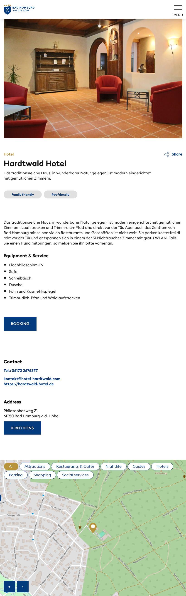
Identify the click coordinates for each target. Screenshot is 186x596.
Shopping (42, 474)
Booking (20, 323)
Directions (22, 427)
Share (176, 154)
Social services (75, 474)
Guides (139, 466)
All (11, 466)
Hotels (162, 466)
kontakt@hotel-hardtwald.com (32, 378)
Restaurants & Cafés (75, 466)
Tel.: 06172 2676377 (21, 370)
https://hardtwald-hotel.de (29, 383)
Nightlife (113, 466)
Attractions (34, 466)
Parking (16, 474)
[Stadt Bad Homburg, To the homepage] (19, 10)
